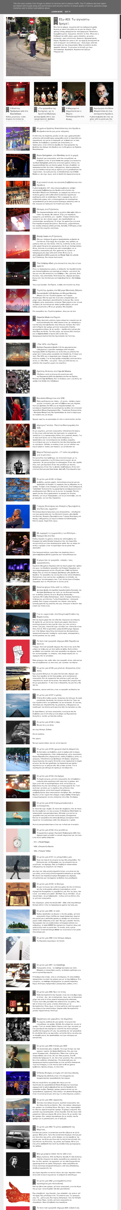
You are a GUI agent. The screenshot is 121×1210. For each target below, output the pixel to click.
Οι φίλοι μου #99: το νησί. (48, 910)
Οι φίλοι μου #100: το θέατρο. (50, 883)
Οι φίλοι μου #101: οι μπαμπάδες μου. (54, 857)
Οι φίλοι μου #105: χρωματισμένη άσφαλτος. (58, 749)
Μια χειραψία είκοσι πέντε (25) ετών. (54, 1153)
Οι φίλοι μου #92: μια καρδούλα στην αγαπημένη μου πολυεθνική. (54, 1182)
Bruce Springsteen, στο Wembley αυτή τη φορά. (58, 155)
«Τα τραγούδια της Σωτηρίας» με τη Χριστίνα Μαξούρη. (47, 111)
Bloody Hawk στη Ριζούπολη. (49, 236)
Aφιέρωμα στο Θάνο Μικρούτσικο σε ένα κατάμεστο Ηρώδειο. (103, 111)
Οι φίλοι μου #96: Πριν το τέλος (51, 991)
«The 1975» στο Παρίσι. (47, 344)
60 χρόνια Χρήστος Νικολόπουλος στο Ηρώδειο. (59, 128)
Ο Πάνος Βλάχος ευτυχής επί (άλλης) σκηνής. (58, 1072)
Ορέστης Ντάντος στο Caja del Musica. (54, 371)
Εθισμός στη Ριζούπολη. (48, 209)
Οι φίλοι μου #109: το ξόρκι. (49, 479)
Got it (68, 11)
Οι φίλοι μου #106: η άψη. (48, 722)
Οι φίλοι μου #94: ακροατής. (50, 1099)
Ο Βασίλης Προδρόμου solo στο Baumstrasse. (19, 111)
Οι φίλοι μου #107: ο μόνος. (49, 695)
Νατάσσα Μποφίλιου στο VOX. (51, 398)
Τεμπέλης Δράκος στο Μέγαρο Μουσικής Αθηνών (59, 290)
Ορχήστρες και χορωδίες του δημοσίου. (55, 1018)
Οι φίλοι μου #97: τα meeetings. (51, 964)
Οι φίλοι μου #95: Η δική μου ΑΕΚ (52, 1045)
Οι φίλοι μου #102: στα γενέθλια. (52, 830)
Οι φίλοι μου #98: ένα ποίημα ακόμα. (54, 937)
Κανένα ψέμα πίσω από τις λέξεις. (53, 587)
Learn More (57, 11)
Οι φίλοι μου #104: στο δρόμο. (50, 776)
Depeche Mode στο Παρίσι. (49, 317)
